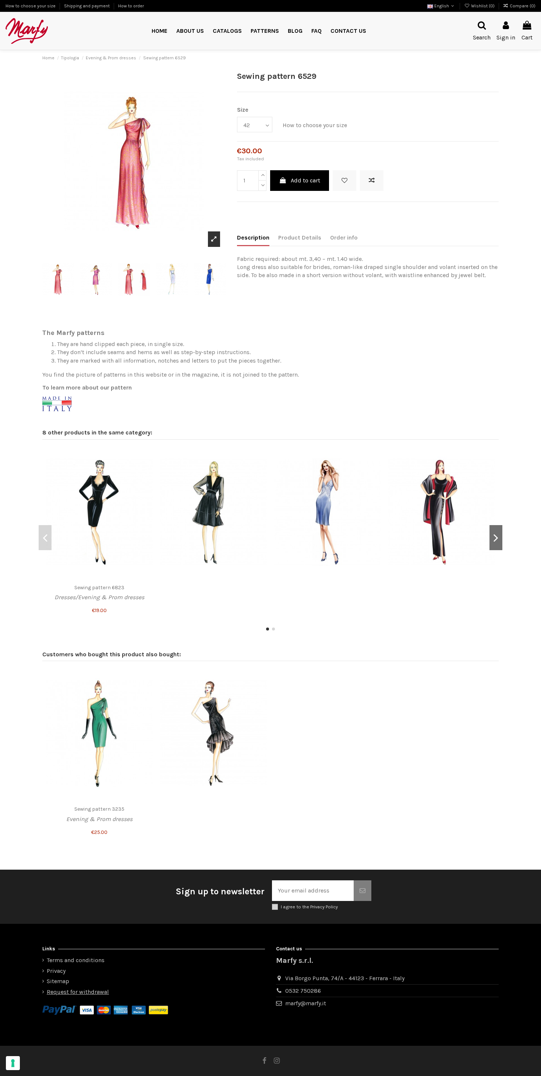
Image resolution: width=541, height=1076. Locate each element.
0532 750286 (303, 990)
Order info (344, 237)
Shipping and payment (87, 5)
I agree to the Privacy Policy (309, 906)
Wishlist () (482, 5)
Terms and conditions (76, 960)
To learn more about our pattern (87, 387)
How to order (131, 5)
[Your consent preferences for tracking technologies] (13, 1063)
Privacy (56, 970)
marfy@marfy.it (305, 1003)
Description (253, 237)
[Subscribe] (362, 890)
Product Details (299, 237)
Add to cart (305, 180)
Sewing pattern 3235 (99, 809)
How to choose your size (31, 5)
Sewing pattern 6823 (99, 587)
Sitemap (58, 981)
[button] (264, 31)
